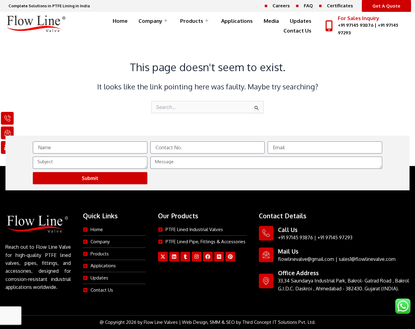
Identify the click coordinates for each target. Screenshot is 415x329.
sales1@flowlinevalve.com (367, 259)
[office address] (266, 281)
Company (150, 21)
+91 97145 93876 (355, 25)
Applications (237, 21)
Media (271, 21)
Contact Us (297, 30)
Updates (300, 21)
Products (191, 21)
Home (120, 21)
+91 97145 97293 (334, 237)
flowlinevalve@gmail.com (306, 259)
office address (298, 272)
